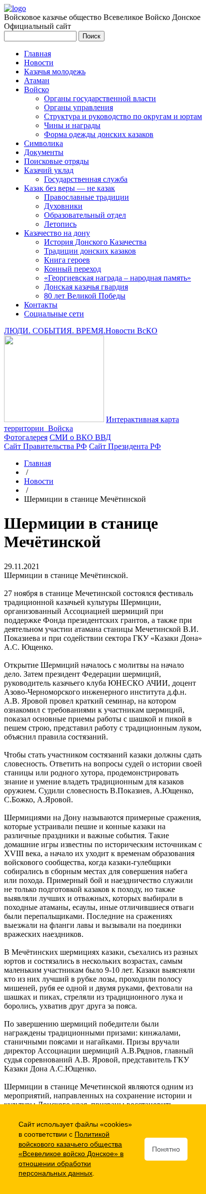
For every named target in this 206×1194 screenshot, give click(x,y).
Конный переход (72, 269)
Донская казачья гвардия (86, 287)
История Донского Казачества (95, 242)
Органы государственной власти (100, 98)
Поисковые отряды (56, 161)
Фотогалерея (26, 437)
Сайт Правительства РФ (45, 446)
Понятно (166, 1149)
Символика (43, 143)
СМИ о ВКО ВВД (80, 437)
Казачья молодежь (55, 71)
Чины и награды (72, 125)
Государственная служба (86, 179)
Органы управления (78, 107)
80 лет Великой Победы (85, 296)
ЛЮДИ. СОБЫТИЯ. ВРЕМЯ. (55, 330)
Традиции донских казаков (90, 251)
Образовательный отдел (85, 215)
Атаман (37, 80)
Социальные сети (54, 313)
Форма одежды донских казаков (99, 134)
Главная (37, 53)
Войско (36, 89)
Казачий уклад (49, 170)
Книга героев (67, 260)
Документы (44, 152)
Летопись (60, 224)
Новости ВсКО (132, 330)
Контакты (41, 304)
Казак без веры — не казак (69, 188)
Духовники (63, 206)
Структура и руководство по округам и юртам (123, 116)
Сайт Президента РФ (125, 446)
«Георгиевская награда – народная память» (117, 278)
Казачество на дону (57, 233)
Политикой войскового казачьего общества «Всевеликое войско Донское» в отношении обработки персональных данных (71, 1153)
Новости (39, 62)
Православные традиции (86, 197)
